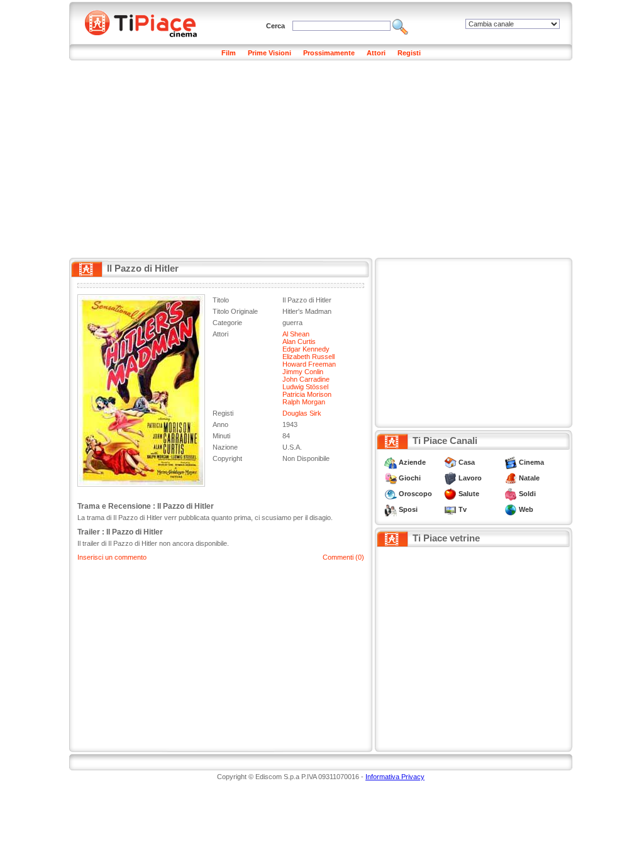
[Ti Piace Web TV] (450, 509)
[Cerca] (400, 26)
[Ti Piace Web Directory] (510, 509)
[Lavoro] (450, 478)
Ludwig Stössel (305, 387)
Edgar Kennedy (306, 349)
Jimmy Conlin (302, 371)
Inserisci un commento (112, 557)
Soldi (527, 493)
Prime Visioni (269, 53)
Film (228, 53)
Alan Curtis (299, 341)
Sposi (408, 509)
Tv (462, 509)
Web (526, 509)
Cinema (531, 462)
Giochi (410, 478)
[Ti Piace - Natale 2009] (510, 478)
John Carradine (306, 379)
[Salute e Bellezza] (450, 493)
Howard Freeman (309, 364)
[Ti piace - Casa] (450, 462)
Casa (466, 462)
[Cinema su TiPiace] (510, 462)
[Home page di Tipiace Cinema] (147, 22)
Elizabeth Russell (308, 356)
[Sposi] (390, 509)
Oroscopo (415, 493)
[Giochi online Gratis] (390, 478)
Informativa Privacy (395, 776)
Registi (409, 53)
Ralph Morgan (303, 402)
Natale (529, 478)
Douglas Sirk (301, 413)
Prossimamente (329, 53)
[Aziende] (390, 462)
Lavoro (470, 478)
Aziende (412, 462)
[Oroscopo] (390, 493)
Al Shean (295, 334)
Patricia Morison (306, 394)
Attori (376, 53)
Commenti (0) (343, 557)
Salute (468, 493)
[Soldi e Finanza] (510, 493)
